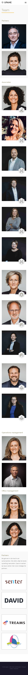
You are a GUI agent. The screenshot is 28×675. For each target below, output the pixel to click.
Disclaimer (16, 668)
